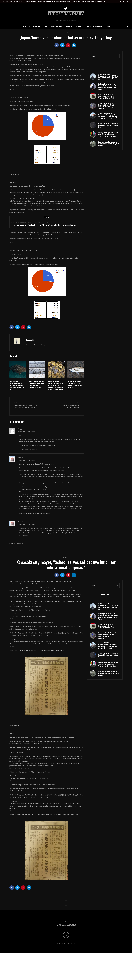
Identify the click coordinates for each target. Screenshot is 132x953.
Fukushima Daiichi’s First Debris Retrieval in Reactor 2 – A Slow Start (108, 133)
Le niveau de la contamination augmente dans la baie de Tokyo (41, 235)
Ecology (79, 26)
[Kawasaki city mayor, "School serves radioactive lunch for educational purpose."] (46, 686)
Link (29, 60)
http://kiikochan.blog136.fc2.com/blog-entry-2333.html (37, 445)
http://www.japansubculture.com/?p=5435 (32, 489)
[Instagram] (127, 1)
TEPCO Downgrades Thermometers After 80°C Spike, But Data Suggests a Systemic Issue (108, 84)
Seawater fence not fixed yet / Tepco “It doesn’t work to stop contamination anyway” (45, 225)
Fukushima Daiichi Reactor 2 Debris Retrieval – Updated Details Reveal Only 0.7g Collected (107, 114)
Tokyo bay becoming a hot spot (53, 55)
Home (24, 26)
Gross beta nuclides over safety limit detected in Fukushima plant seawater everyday (37, 384)
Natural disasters (34, 26)
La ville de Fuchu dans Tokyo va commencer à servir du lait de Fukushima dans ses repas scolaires (47, 815)
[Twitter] (124, 1)
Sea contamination (66, 33)
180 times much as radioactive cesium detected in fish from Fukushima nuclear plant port (17, 385)
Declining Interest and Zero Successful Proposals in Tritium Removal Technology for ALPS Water (108, 94)
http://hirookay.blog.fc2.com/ (28, 449)
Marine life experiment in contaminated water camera (54, 1)
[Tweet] (62, 45)
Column (88, 26)
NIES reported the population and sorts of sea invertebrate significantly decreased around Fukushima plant (55, 385)
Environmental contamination (19, 222)
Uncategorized (98, 26)
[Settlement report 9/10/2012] (46, 126)
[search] (117, 64)
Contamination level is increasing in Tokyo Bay (30, 82)
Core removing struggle (62, 904)
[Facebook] (120, 1)
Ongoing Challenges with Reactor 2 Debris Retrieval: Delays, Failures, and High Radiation (108, 142)
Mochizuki (30, 340)
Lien (41, 195)
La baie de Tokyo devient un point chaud (61, 190)
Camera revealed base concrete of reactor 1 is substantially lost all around (108, 152)
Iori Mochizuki (14, 174)
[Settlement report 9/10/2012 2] (46, 154)
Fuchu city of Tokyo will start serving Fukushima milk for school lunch (42, 650)
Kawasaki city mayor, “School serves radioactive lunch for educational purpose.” (25, 406)
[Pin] (68, 45)
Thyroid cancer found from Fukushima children (70, 405)
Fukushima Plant (56, 26)
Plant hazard (72, 904)
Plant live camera (30, 1)
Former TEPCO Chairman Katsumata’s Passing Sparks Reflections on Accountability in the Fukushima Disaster (108, 123)
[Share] (56, 45)
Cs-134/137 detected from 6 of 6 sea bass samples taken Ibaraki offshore (74, 384)
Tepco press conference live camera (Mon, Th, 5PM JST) (89, 1)
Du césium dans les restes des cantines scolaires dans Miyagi (31, 743)
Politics (69, 26)
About (108, 26)
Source (11, 89)
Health (45, 26)
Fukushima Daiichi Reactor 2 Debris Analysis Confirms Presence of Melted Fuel (107, 104)
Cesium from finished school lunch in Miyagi (25, 584)
